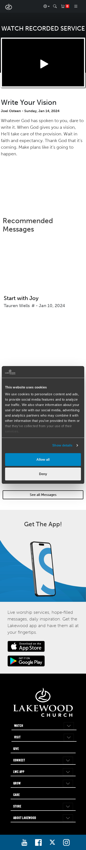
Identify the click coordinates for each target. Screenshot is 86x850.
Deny (43, 474)
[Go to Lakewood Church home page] (43, 702)
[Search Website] (55, 6)
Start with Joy (21, 298)
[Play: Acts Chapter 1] (43, 346)
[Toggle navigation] (76, 6)
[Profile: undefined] (46, 6)
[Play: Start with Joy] (43, 267)
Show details (62, 445)
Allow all (43, 459)
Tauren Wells (17, 305)
